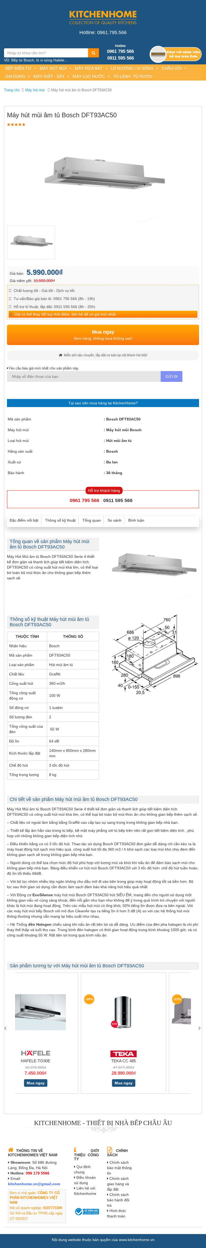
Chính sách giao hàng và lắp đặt (118, 1183)
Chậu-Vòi (172, 68)
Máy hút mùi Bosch (124, 430)
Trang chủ (12, 90)
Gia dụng (15, 76)
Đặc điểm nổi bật (24, 520)
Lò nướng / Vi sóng (132, 68)
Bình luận (136, 520)
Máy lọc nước (89, 76)
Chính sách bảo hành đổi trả (118, 1199)
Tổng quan (91, 520)
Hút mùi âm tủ (119, 440)
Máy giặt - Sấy (49, 76)
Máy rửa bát (88, 68)
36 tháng (114, 473)
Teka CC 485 (59, 1061)
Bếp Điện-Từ (18, 68)
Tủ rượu (142, 76)
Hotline (120, 46)
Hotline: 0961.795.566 (103, 32)
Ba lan (112, 462)
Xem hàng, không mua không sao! (103, 335)
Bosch (112, 451)
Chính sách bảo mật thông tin (119, 1167)
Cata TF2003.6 (147, 1061)
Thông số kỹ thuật (60, 520)
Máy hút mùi (53, 68)
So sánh (115, 520)
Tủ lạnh (121, 76)
